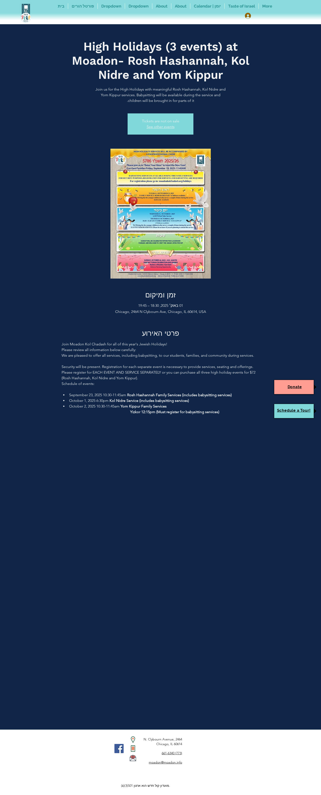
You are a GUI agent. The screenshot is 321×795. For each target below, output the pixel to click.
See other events (161, 126)
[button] (138, 6)
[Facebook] (119, 748)
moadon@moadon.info (165, 762)
